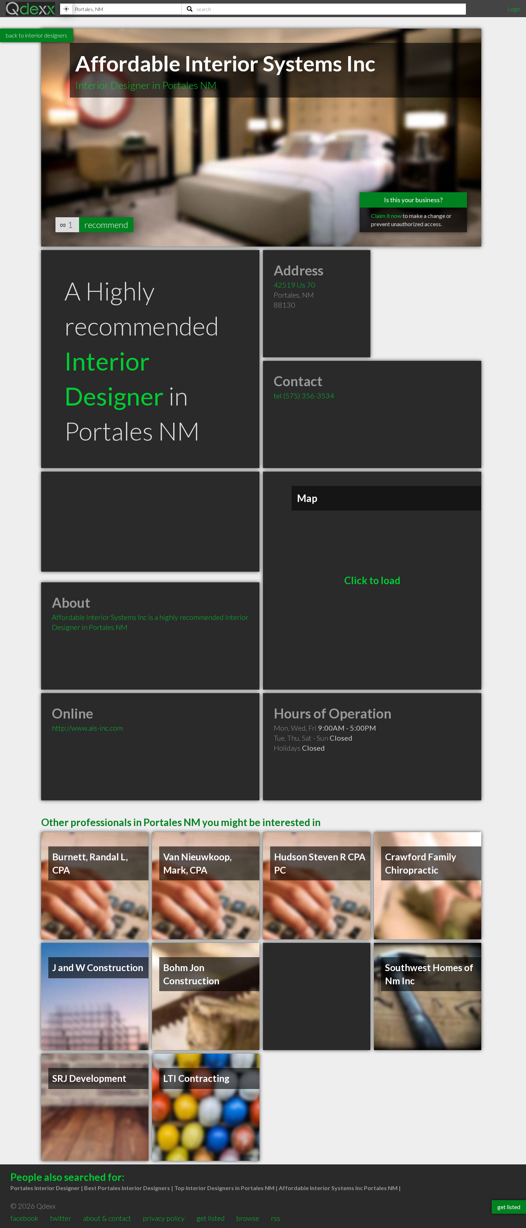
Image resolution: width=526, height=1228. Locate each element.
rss (275, 1218)
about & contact (107, 1218)
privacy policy (164, 1218)
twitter (60, 1218)
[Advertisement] (150, 522)
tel (304, 395)
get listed (210, 1218)
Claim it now (386, 215)
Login (513, 8)
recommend (106, 224)
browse (247, 1218)
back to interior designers (36, 35)
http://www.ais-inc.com (87, 728)
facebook (24, 1218)
